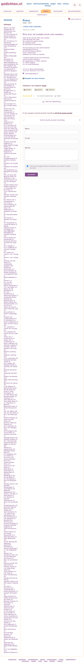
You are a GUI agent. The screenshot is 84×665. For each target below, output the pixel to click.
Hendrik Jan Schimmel (8, 521)
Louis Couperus (9, 130)
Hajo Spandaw (9, 537)
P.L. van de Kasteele (8, 283)
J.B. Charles (8, 117)
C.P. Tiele (7, 573)
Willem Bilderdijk (10, 56)
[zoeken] (75, 5)
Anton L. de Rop (9, 494)
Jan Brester (8, 85)
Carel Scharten (9, 512)
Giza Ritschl (8, 489)
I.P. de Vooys (8, 611)
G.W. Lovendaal (9, 358)
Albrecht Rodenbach (8, 491)
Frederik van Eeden (11, 166)
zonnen (28, 89)
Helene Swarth (9, 563)
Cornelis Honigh (9, 249)
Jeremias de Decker (11, 138)
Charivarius (8, 115)
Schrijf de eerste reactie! (63, 113)
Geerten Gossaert (10, 196)
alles (31, 26)
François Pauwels (10, 434)
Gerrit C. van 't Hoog (11, 254)
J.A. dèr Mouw (9, 394)
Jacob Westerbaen (10, 626)
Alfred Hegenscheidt (9, 227)
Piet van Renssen (10, 480)
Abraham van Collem (8, 122)
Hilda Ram (7, 469)
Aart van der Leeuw (11, 323)
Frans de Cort (8, 127)
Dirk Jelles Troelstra (11, 583)
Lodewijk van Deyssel (8, 151)
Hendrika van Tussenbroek (8, 588)
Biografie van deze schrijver (34, 78)
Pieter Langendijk (10, 313)
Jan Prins (7, 457)
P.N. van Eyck (8, 175)
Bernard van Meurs (11, 383)
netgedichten (34, 11)
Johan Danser (9, 132)
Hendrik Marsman (10, 370)
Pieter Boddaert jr (10, 277)
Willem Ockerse (9, 418)
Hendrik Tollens (9, 581)
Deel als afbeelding (53, 101)
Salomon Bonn (9, 74)
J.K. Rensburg (9, 479)
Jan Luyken (8, 363)
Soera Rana (8, 470)
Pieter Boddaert (9, 62)
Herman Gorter (9, 195)
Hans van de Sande (11, 502)
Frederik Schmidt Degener (10, 142)
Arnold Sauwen (9, 505)
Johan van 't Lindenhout (8, 337)
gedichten (20, 11)
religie (44, 85)
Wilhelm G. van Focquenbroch (9, 179)
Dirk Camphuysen (10, 105)
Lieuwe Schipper (10, 523)
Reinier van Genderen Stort (9, 554)
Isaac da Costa (9, 128)
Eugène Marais (9, 365)
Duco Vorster (8, 613)
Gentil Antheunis (10, 38)
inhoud (48, 6)
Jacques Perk (8, 442)
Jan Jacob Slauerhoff (7, 534)
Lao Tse (6, 586)
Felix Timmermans (10, 575)
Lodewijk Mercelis (10, 373)
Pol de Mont (8, 389)
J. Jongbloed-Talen (11, 274)
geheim (39, 89)
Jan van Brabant (10, 79)
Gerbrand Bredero (10, 81)
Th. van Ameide (9, 34)
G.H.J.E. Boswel (9, 76)
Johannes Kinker (10, 295)
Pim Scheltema (9, 517)
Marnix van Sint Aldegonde (9, 28)
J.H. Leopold (8, 332)
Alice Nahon (8, 399)
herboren (51, 89)
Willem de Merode (10, 376)
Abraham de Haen (10, 211)
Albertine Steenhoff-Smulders (7, 545)
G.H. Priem (7, 456)
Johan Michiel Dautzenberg (9, 134)
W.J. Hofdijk (8, 246)
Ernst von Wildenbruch (8, 636)
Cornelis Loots (9, 347)
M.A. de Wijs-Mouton (8, 633)
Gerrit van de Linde (11, 333)
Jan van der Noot (10, 413)
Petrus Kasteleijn (10, 285)
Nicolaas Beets (9, 49)
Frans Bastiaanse (10, 46)
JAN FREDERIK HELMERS (9, 232)
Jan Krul (7, 305)
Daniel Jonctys (9, 272)
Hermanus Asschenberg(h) (9, 43)
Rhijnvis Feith (9, 176)
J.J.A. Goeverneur (10, 191)
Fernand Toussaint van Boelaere (10, 68)
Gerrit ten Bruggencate (8, 89)
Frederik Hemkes (10, 234)
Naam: (27, 128)
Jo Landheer (8, 312)
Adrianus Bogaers (10, 71)
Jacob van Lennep (10, 328)
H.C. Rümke (8, 497)
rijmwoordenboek (74, 11)
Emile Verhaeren (10, 591)
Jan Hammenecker (10, 214)
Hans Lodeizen (9, 343)
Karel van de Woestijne (8, 643)
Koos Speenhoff (9, 538)
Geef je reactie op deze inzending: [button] (52, 120)
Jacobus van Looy (10, 348)
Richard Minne (9, 388)
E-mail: (27, 138)
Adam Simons (9, 532)
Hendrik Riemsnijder (8, 486)
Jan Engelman (9, 170)
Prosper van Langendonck (9, 317)
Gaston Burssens (10, 100)
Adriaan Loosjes (9, 345)
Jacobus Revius (9, 484)
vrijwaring (25, 661)
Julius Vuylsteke (10, 616)
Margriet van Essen (11, 171)
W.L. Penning (9, 441)
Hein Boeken (8, 66)
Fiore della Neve (9, 401)
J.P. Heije (7, 229)
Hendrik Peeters (9, 439)
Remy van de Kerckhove (8, 289)
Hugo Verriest (9, 596)
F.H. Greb (7, 203)
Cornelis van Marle (10, 366)
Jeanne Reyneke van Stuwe (10, 557)
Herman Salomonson (8, 499)
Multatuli (7, 398)
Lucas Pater (8, 432)
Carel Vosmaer (9, 614)
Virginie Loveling (10, 355)
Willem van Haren (10, 219)
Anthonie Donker (10, 153)
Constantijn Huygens (8, 265)
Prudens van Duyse (11, 163)
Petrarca (7, 447)
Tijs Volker (7, 603)
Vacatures (8, 20)
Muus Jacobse (9, 271)
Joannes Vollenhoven (8, 605)
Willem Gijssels (9, 186)
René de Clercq (9, 119)
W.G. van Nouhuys (10, 414)
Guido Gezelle (9, 185)
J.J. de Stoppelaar (10, 550)
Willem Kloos (8, 302)
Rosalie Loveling (10, 351)
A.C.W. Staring (9, 542)
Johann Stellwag (10, 548)
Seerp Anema (9, 36)
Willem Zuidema (10, 652)
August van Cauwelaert (8, 111)
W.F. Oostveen (9, 426)
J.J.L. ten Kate (9, 287)
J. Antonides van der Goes (10, 189)
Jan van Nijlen (9, 411)
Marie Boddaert (9, 64)
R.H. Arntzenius (9, 41)
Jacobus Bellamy (10, 52)
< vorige (25, 26)
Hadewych (7, 209)
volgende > (38, 26)
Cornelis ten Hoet (10, 242)
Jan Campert (8, 104)
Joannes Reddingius (8, 474)
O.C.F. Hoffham (9, 247)
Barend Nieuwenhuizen (9, 405)
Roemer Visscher (10, 601)
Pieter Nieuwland (10, 408)
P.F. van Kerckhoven (8, 293)
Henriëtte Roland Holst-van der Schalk (10, 508)
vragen (53, 4)
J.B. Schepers (8, 518)
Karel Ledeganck (10, 322)
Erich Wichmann (10, 629)
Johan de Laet (9, 307)
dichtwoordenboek (41, 4)
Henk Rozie (8, 495)
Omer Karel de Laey (11, 309)
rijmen (29, 4)
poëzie (46, 11)
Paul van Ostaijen (10, 427)
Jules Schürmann (10, 528)
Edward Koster (9, 304)
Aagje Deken (8, 148)
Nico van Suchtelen (11, 560)
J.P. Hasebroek (9, 223)
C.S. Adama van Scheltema (9, 514)
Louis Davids (8, 137)
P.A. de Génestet (10, 181)
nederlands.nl (42, 15)
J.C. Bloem (7, 61)
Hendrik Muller (9, 396)
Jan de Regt (8, 477)
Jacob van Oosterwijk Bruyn (10, 93)
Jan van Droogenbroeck (9, 157)
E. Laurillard (8, 320)
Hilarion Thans (9, 566)
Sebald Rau (8, 472)
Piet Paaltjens (9, 431)
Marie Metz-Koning (11, 380)
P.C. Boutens (8, 77)
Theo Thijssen (9, 571)
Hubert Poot (8, 449)
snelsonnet (7, 11)
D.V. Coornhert (9, 125)
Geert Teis (7, 565)
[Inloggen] (80, 5)
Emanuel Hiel (9, 241)
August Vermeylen (10, 593)
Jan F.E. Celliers (9, 114)
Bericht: (28, 148)
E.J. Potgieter (8, 454)
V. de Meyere (8, 386)
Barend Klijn (8, 300)
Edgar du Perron (10, 444)
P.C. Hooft (7, 252)
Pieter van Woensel (11, 639)
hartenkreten (58, 11)
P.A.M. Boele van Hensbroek (10, 238)
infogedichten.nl (31, 73)
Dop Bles (7, 59)
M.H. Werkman (9, 624)
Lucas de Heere (9, 224)
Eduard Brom (8, 87)
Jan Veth (7, 599)
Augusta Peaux (9, 437)
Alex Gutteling (9, 204)
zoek (45, 661)
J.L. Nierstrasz (9, 403)
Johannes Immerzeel (7, 268)
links (59, 4)
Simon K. (7, 280)
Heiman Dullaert (10, 160)
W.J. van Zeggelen (10, 649)
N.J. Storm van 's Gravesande (10, 200)
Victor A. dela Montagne (8, 392)
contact (66, 4)
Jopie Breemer (9, 84)
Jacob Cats (8, 109)
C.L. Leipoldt (8, 327)
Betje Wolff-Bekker (11, 646)
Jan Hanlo (7, 218)
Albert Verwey (9, 598)
